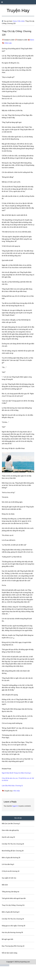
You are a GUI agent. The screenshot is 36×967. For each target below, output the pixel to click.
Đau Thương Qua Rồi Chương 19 (13, 946)
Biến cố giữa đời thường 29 (11, 857)
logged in (15, 806)
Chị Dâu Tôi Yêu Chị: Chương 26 (13, 844)
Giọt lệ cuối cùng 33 (8, 837)
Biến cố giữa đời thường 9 (10, 912)
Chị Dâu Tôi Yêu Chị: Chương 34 (13, 919)
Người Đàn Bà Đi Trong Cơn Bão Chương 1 (16, 773)
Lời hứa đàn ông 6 (8, 864)
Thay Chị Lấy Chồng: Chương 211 (13, 905)
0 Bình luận (8, 43)
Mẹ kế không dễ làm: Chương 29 (12, 851)
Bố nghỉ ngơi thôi (7, 939)
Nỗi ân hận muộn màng (9, 953)
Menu (18, 2)
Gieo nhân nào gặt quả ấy (10, 830)
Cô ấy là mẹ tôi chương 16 (10, 871)
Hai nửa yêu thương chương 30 (12, 932)
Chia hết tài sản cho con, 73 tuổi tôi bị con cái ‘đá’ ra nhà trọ (18, 779)
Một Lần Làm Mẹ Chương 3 (11, 823)
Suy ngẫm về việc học (9, 878)
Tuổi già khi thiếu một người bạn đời (14, 898)
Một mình (5, 885)
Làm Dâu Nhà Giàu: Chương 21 (12, 785)
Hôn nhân (16, 791)
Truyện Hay (18, 10)
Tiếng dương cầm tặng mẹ (10, 891)
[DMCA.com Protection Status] (4, 966)
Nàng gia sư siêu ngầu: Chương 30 (13, 925)
